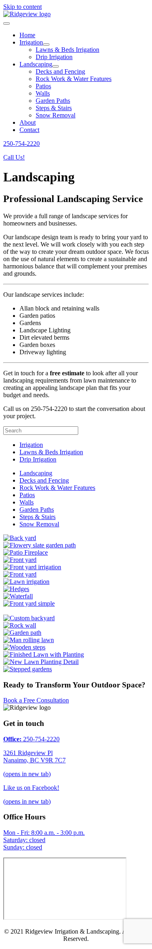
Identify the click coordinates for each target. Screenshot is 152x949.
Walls (26, 502)
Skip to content (22, 6)
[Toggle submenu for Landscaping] (55, 66)
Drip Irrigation (37, 459)
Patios (27, 495)
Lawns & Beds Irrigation (51, 452)
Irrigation (31, 444)
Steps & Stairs (37, 516)
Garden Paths (36, 509)
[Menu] (6, 23)
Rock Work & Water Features (57, 487)
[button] (21, 143)
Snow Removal (39, 524)
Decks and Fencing (44, 480)
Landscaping (35, 473)
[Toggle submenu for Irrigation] (46, 44)
